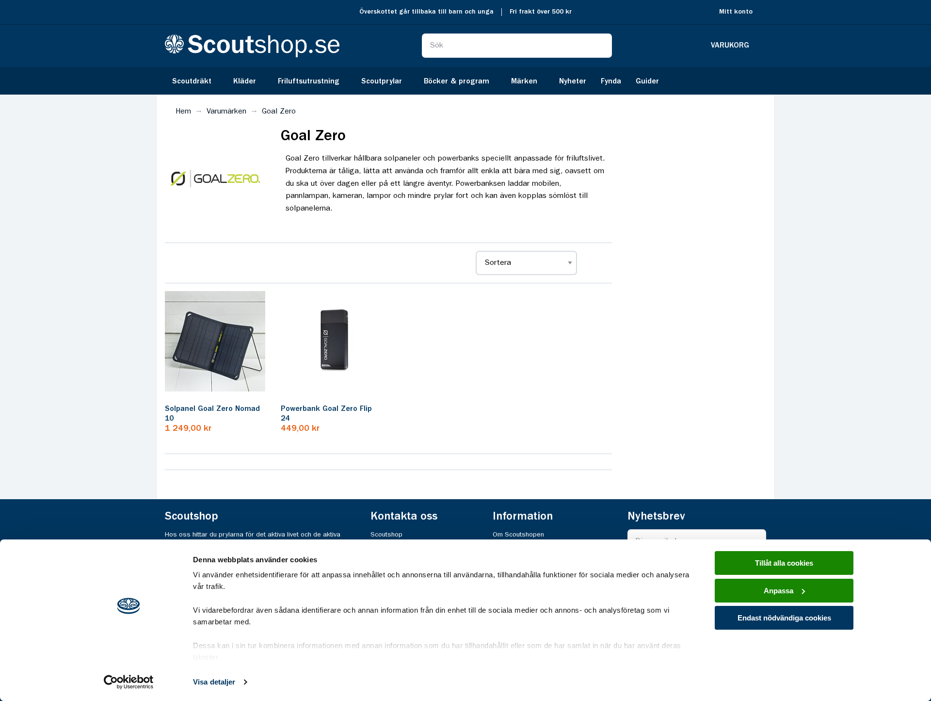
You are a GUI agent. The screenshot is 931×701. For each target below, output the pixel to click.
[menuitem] (195, 81)
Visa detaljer (214, 682)
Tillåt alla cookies (784, 563)
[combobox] (517, 45)
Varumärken (226, 111)
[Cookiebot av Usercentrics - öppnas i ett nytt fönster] (128, 682)
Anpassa (778, 591)
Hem (183, 111)
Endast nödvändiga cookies (784, 618)
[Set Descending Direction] (593, 263)
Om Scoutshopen (518, 535)
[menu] (465, 81)
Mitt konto (736, 12)
